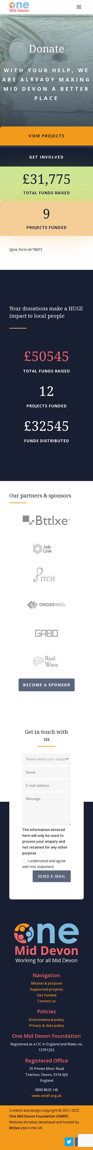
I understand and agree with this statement (44, 863)
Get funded (46, 995)
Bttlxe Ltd (17, 1128)
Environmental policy (46, 1019)
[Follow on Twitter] (69, 1141)
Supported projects (46, 989)
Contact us (46, 1001)
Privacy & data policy (46, 1025)
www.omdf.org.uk (46, 1095)
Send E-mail (52, 876)
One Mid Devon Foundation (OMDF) (39, 1116)
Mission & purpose (46, 983)
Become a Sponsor (46, 684)
